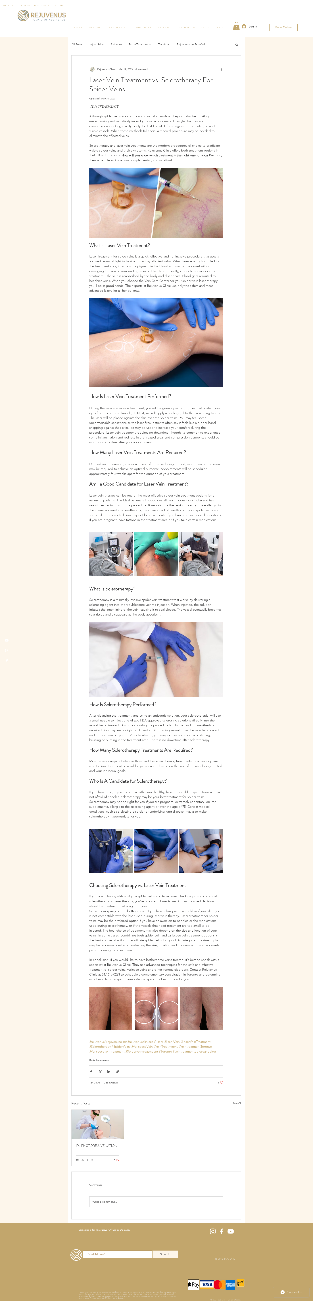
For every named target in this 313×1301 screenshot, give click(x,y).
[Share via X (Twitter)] (100, 1071)
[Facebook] (7, 661)
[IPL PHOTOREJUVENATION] (98, 1124)
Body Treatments (140, 44)
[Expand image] (111, 554)
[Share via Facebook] (91, 1071)
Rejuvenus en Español (191, 44)
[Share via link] (117, 1071)
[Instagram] (7, 650)
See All (237, 1102)
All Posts (76, 44)
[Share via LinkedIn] (108, 1071)
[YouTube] (7, 640)
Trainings (164, 44)
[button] (236, 44)
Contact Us (102, 1298)
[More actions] (221, 69)
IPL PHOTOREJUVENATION (96, 1145)
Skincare (116, 44)
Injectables (97, 44)
